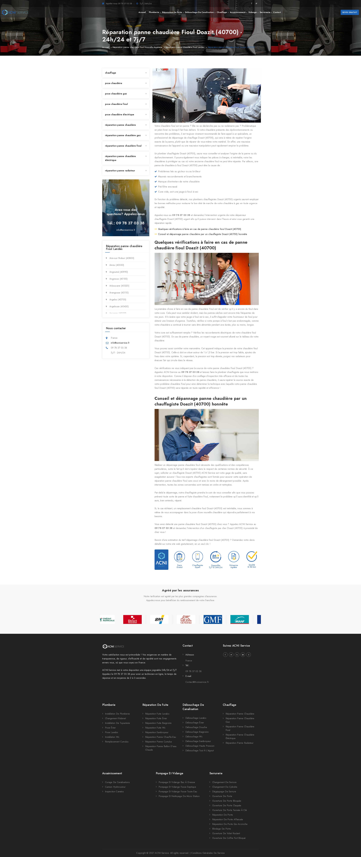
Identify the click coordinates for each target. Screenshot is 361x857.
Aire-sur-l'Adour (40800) (121, 258)
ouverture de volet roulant (226, 833)
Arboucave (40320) (119, 285)
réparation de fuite (172, 12)
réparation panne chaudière (120, 125)
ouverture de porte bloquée (226, 800)
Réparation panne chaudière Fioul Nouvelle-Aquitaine (137, 47)
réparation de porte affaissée (227, 819)
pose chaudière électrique (119, 114)
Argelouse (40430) (119, 306)
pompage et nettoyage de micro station (179, 796)
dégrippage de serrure (224, 791)
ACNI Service (162, 853)
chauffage (222, 12)
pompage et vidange (169, 773)
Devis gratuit (349, 12)
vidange (252, 12)
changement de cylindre (224, 787)
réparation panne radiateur (120, 170)
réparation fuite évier (156, 718)
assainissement (237, 12)
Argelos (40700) (117, 299)
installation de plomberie (117, 713)
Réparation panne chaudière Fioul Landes (185, 47)
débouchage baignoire (197, 732)
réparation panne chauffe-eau (160, 737)
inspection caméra (114, 791)
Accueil (105, 47)
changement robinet (115, 718)
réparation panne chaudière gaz (123, 135)
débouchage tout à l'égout (199, 750)
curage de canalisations (117, 782)
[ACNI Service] (15, 12)
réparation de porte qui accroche (230, 824)
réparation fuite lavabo (157, 713)
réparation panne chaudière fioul (123, 145)
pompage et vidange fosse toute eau (178, 791)
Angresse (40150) (118, 278)
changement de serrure (224, 782)
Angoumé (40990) (118, 272)
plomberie (154, 12)
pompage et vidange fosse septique (177, 787)
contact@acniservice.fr (197, 682)
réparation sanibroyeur (157, 732)
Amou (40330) (116, 265)
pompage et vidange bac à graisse (177, 782)
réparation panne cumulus (158, 741)
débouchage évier (194, 722)
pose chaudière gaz (116, 93)
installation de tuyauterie (117, 723)
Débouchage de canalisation (193, 707)
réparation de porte (222, 814)
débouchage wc (193, 736)
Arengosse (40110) (119, 292)
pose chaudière (113, 83)
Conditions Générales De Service (208, 853)
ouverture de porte (222, 796)
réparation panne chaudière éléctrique (120, 158)
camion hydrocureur (115, 787)
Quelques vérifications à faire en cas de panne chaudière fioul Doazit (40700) (199, 229)
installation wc (112, 737)
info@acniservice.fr (125, 230)
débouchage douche (196, 727)
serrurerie (265, 12)
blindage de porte (221, 828)
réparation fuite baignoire (158, 723)
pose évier (110, 727)
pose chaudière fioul (116, 104)
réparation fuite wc (155, 727)
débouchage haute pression (199, 745)
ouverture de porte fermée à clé (229, 810)
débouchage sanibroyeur (198, 741)
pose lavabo (111, 732)
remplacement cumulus (116, 741)
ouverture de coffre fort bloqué (229, 838)
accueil (142, 12)
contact (277, 12)
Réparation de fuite (155, 705)
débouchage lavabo (195, 718)
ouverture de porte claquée (226, 805)
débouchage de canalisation (199, 12)
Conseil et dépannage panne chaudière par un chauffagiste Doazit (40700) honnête (202, 234)
